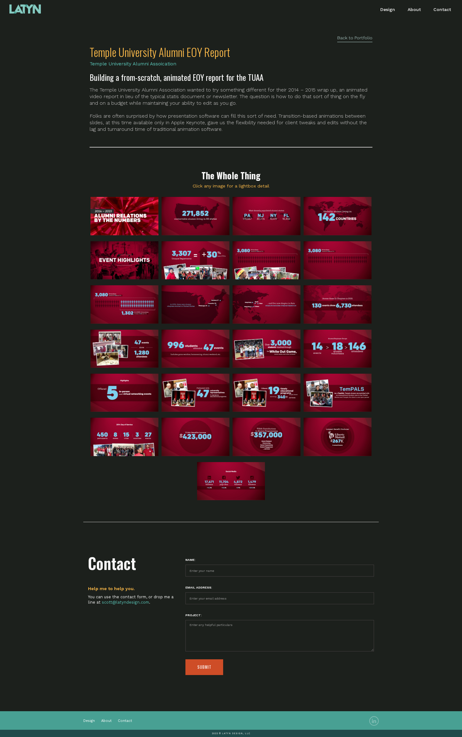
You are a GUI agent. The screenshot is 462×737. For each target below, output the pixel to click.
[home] (25, 7)
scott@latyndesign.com (125, 602)
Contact (442, 9)
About (414, 9)
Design (387, 9)
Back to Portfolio (354, 37)
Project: (193, 615)
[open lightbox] (124, 216)
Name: (190, 559)
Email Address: (198, 587)
